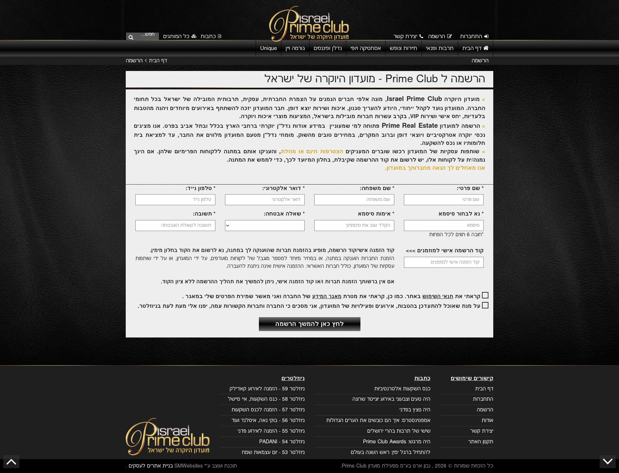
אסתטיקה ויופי (365, 48)
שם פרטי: (470, 188)
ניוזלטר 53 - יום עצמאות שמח (273, 452)
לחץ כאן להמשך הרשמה (309, 324)
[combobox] (144, 36)
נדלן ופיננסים (328, 48)
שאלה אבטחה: (284, 214)
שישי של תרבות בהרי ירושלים (398, 431)
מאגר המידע (326, 297)
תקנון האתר (480, 442)
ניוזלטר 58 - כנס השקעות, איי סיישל (266, 399)
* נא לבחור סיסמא (461, 214)
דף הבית (472, 48)
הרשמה (436, 36)
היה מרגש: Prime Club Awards (396, 442)
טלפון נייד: (200, 188)
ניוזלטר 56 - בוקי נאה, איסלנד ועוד (268, 421)
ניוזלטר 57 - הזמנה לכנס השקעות (268, 410)
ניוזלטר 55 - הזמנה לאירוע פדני (271, 431)
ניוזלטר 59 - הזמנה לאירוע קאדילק (267, 389)
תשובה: (204, 214)
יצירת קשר (405, 36)
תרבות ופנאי (440, 48)
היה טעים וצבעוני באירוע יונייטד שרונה (391, 399)
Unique (268, 48)
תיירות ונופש (403, 48)
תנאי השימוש (437, 297)
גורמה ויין (295, 48)
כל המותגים (177, 36)
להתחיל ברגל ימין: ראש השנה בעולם (390, 452)
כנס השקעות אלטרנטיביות (402, 389)
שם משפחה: (377, 188)
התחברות (471, 36)
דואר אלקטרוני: (283, 188)
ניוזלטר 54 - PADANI (282, 442)
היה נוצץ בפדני (414, 410)
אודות (487, 421)
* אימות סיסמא (376, 214)
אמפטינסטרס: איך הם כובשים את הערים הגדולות (378, 421)
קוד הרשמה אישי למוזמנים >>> (445, 250)
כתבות (208, 36)
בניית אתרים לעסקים (151, 466)
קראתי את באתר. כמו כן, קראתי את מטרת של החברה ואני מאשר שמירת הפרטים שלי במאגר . (332, 296)
